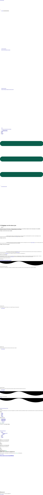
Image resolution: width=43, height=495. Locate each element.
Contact (2, 437)
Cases (2, 435)
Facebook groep (12, 256)
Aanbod (2, 432)
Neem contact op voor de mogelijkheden (7, 455)
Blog (1, 436)
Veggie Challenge (33, 242)
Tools (3, 434)
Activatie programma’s (5, 433)
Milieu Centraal (17, 252)
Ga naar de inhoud (2, 0)
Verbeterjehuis (6, 253)
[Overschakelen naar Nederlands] (1, 185)
